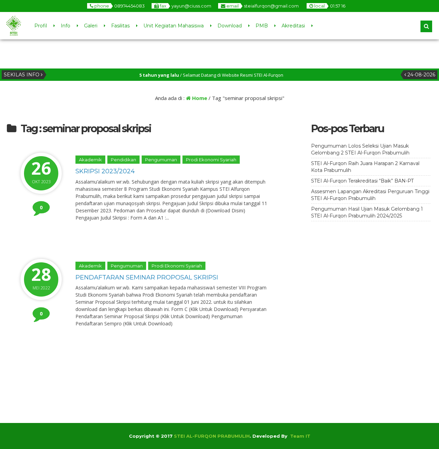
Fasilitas (120, 26)
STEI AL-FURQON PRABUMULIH (212, 436)
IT (308, 436)
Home (199, 98)
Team (297, 436)
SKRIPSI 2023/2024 (105, 171)
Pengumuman (161, 159)
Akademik (90, 159)
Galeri (90, 26)
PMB (262, 26)
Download (229, 26)
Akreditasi (293, 26)
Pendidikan (123, 159)
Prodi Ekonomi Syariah (211, 159)
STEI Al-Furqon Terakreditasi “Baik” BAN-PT (362, 181)
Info (65, 26)
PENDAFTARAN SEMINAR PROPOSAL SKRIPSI (146, 277)
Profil (40, 26)
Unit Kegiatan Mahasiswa (173, 26)
